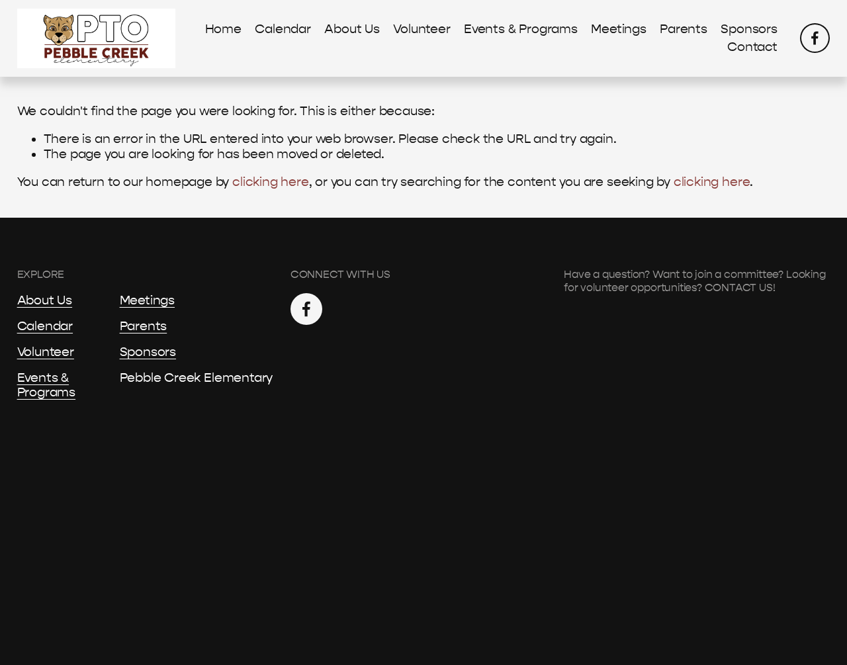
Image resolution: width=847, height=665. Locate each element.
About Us (351, 29)
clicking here (270, 182)
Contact (752, 47)
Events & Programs (521, 29)
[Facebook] (815, 38)
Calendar (282, 29)
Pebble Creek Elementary (196, 378)
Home (223, 29)
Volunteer (421, 29)
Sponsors (749, 29)
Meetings (618, 29)
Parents (683, 29)
